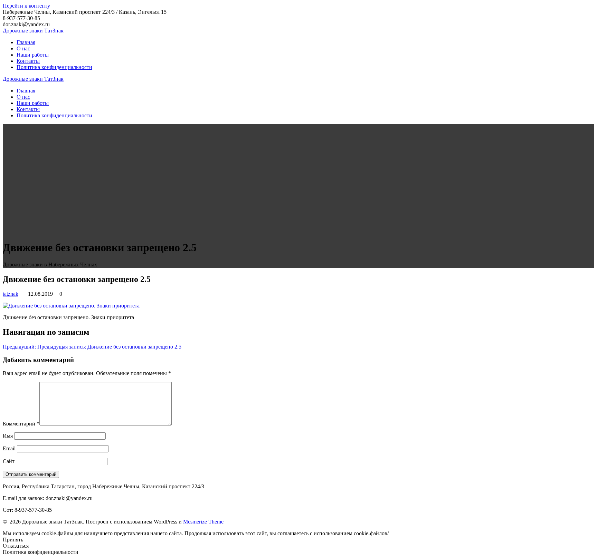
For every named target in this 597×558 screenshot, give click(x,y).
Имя (8, 436)
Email (9, 448)
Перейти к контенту (26, 6)
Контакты (28, 61)
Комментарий (21, 424)
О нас (23, 48)
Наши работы (33, 55)
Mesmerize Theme (203, 522)
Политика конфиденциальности (54, 67)
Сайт (9, 461)
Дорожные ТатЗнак (33, 30)
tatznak (10, 294)
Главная (26, 42)
